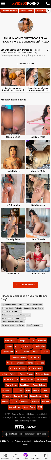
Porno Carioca (27, 379)
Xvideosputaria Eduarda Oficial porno (16, 315)
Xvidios (36, 391)
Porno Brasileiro (11, 379)
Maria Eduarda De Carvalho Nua (30, 305)
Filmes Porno (35, 396)
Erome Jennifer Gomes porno (13, 322)
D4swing (36, 352)
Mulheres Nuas (35, 368)
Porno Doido (42, 379)
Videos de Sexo (39, 385)
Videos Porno (29, 407)
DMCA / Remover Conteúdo (15, 414)
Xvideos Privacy (26, 374)
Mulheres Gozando (18, 368)
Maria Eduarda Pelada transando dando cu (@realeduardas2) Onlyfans (38, 89)
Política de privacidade (36, 414)
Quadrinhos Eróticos (15, 363)
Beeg (17, 346)
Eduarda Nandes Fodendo (12, 308)
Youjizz (45, 391)
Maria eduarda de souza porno (14, 318)
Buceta (9, 346)
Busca (48, 3)
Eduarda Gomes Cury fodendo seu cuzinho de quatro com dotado (13, 89)
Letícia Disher (26, 10)
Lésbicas (40, 363)
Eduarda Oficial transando (12, 311)
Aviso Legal (7, 417)
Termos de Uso (19, 417)
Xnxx (28, 391)
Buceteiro (42, 341)
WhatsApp (6, 391)
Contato (32, 421)
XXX (40, 407)
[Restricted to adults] (20, 427)
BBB (32, 341)
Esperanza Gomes (9, 305)
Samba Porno (14, 407)
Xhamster (18, 391)
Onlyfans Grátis (42, 374)
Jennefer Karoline (9, 10)
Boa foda (26, 346)
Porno (25, 3)
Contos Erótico (22, 352)
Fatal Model (34, 357)
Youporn (6, 396)
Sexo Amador (10, 341)
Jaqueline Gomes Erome (33, 308)
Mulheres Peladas (9, 374)
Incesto (14, 402)
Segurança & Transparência (37, 417)
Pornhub (35, 402)
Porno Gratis (11, 385)
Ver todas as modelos (25, 285)
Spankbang (24, 385)
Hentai (30, 363)
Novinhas (24, 402)
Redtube (45, 402)
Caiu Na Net (8, 352)
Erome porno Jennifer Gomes (13, 325)
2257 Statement (21, 421)
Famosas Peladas (19, 357)
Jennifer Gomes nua (34, 325)
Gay (46, 396)
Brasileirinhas (39, 346)
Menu (3, 3)
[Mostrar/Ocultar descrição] (47, 50)
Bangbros (23, 341)
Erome (45, 352)
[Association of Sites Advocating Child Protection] (31, 427)
